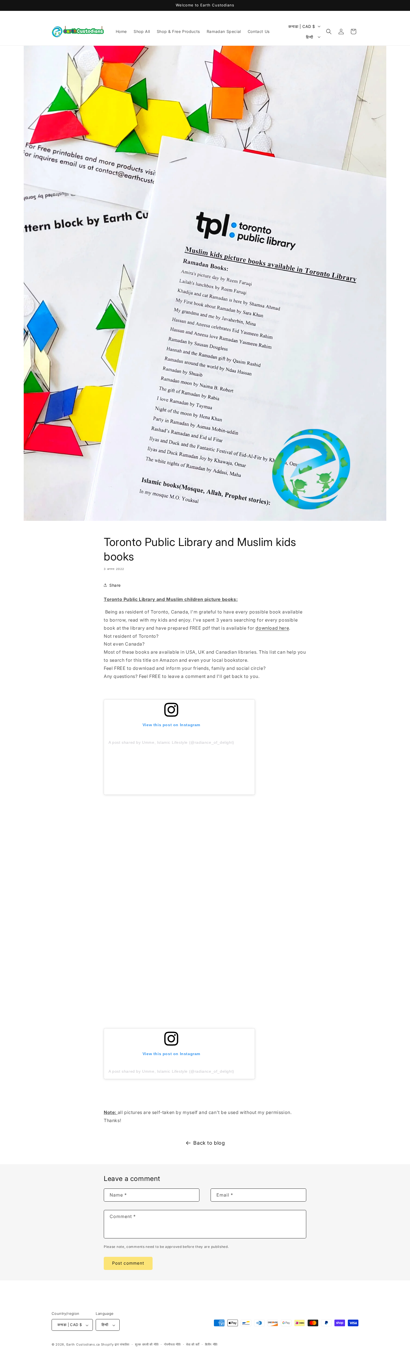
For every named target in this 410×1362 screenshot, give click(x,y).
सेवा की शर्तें (192, 1344)
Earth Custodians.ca (83, 1345)
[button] (329, 31)
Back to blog (209, 1143)
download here (272, 628)
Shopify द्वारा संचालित (115, 1345)
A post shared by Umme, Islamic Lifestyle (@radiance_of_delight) (171, 742)
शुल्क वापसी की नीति (146, 1344)
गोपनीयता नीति (172, 1344)
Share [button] (115, 585)
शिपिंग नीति (211, 1344)
